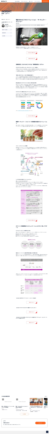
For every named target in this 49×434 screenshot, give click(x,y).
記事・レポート (8, 19)
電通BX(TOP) (3, 19)
